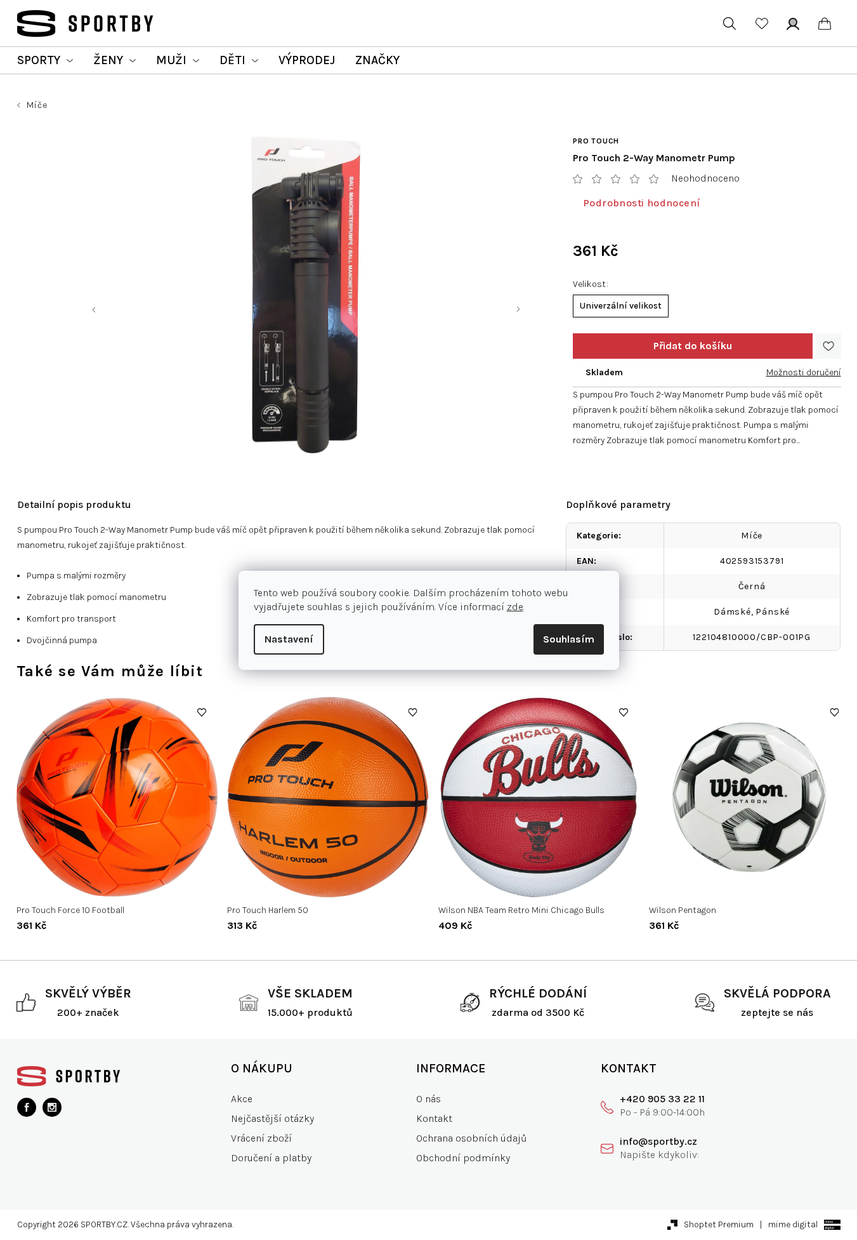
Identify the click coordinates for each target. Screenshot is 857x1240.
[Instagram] (52, 1107)
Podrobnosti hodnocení (641, 203)
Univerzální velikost (621, 305)
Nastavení (289, 639)
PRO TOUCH (596, 141)
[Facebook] (26, 1107)
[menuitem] (45, 60)
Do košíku (693, 346)
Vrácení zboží (261, 1138)
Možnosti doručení (803, 372)
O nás (428, 1099)
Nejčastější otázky (272, 1118)
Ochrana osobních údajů (471, 1138)
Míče (751, 535)
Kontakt (434, 1118)
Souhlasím (568, 639)
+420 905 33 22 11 (662, 1099)
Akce (241, 1099)
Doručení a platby (271, 1158)
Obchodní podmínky (463, 1158)
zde (515, 607)
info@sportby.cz (658, 1141)
